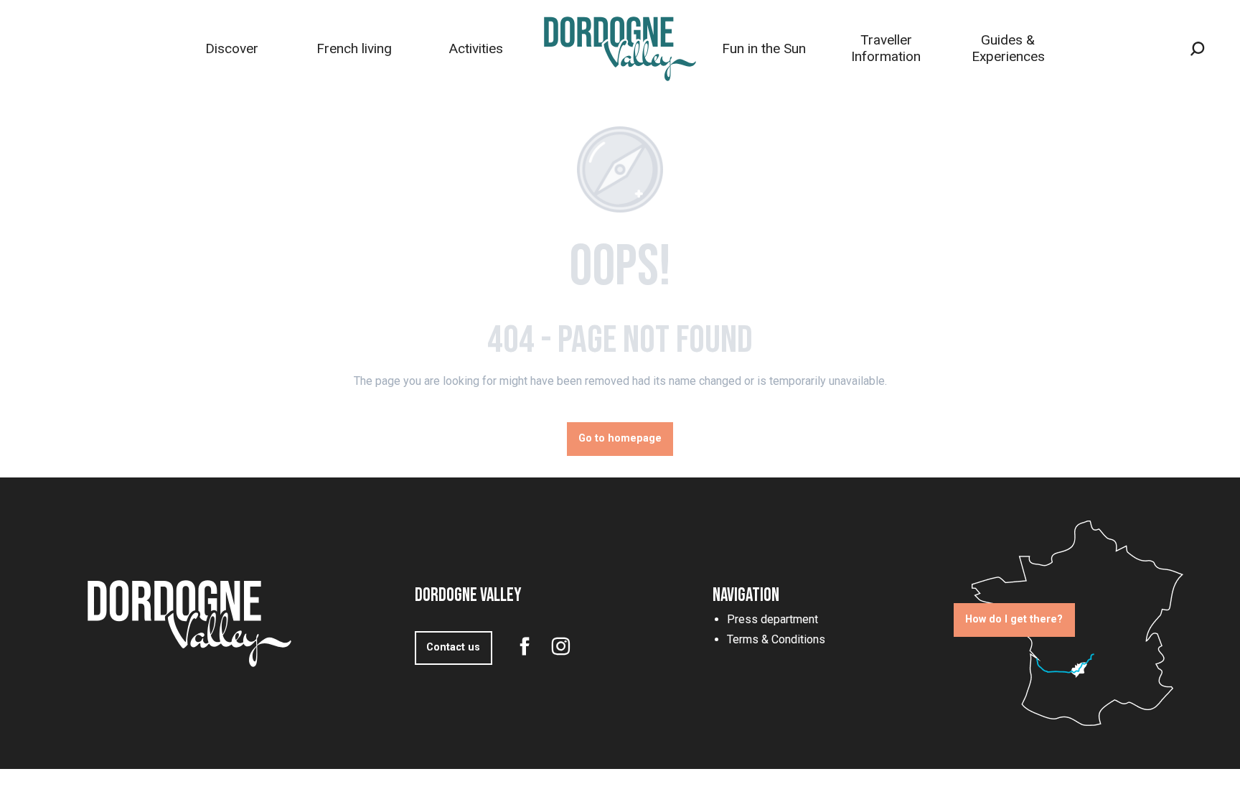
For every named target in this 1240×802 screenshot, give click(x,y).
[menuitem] (232, 48)
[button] (1197, 49)
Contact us (453, 647)
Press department (772, 619)
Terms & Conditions (776, 639)
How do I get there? (1014, 619)
